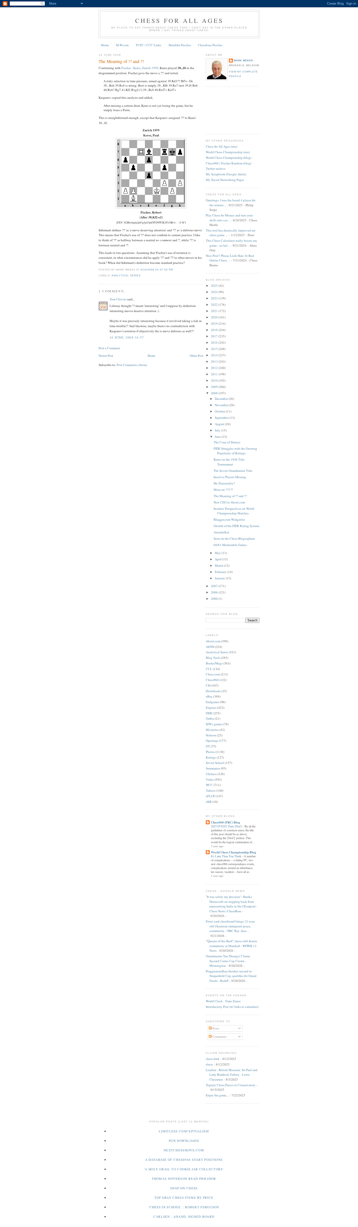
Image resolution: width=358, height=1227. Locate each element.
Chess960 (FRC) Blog (225, 822)
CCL (209, 669)
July (218, 430)
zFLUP (210, 796)
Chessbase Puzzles (210, 45)
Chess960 (212, 680)
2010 (214, 380)
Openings (212, 740)
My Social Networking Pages (225, 180)
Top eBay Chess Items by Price (184, 1197)
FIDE (209, 713)
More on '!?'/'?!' (223, 489)
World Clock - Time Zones (223, 1001)
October (220, 411)
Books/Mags (214, 663)
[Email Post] (174, 269)
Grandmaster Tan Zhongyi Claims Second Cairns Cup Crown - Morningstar (228, 961)
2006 (214, 592)
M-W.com (122, 45)
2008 (214, 393)
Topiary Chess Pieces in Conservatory (230, 1085)
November (222, 405)
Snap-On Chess (184, 1188)
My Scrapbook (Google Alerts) (226, 174)
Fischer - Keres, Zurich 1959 (139, 68)
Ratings (211, 757)
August (220, 424)
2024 (214, 292)
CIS (208, 685)
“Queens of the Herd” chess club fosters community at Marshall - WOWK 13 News (231, 946)
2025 (214, 285)
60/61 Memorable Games (230, 545)
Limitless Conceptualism (184, 1131)
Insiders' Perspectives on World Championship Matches (234, 511)
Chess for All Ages (179, 20)
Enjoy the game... (217, 1095)
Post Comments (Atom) (132, 365)
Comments (219, 1036)
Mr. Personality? (224, 483)
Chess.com (213, 674)
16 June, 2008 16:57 (127, 337)
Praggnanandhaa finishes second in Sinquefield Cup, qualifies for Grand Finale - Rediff (231, 976)
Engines (211, 707)
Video (210, 779)
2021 (214, 311)
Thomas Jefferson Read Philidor (184, 1178)
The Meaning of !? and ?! (121, 61)
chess (209, 1064)
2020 (214, 317)
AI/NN (210, 647)
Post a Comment (109, 348)
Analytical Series (126, 275)
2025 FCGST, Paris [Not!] (227, 826)
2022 (214, 304)
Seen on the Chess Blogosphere (234, 538)
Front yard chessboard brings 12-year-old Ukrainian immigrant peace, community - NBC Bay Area (230, 926)
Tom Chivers (118, 299)
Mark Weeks (243, 60)
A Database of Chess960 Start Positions (184, 1159)
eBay (209, 696)
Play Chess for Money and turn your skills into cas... (229, 217)
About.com (213, 641)
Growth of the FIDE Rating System (236, 526)
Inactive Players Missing (230, 477)
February (221, 572)
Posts (215, 1028)
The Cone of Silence (227, 442)
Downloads (213, 691)
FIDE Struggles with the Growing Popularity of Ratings (235, 451)
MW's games (214, 724)
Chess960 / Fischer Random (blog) (228, 163)
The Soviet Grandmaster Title (233, 470)
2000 (214, 598)
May (218, 553)
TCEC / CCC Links (148, 45)
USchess (211, 774)
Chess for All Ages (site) (221, 146)
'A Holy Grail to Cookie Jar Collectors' (184, 1169)
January (220, 578)
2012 (214, 368)
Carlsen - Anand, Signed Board (184, 1216)
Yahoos (211, 790)
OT (208, 746)
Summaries (213, 768)
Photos (210, 752)
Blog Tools (213, 657)
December (222, 398)
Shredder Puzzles (180, 45)
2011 (214, 374)
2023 (214, 298)
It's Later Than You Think (226, 856)
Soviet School (215, 763)
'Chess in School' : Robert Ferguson (184, 1207)
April (218, 559)
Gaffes (210, 718)
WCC (209, 785)
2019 (214, 323)
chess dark (212, 1059)
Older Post (196, 355)
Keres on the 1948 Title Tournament (229, 461)
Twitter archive (216, 168)
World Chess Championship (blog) (228, 157)
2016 (214, 342)
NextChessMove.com (184, 1150)
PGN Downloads (184, 1140)
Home (105, 45)
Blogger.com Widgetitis (229, 519)
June (218, 436)
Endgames (212, 702)
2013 (214, 361)
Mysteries (212, 729)
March (219, 565)
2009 (214, 387)
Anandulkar (221, 532)
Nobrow (211, 735)
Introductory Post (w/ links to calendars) (232, 1006)
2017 (214, 336)
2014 (214, 355)
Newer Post (106, 355)
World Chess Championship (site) (228, 152)
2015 (214, 349)
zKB (209, 801)
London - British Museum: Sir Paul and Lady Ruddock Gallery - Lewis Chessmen (231, 1075)
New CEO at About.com (229, 502)
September (222, 417)
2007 (214, 586)
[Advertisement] (228, 109)
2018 (214, 330)
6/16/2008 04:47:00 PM (157, 269)
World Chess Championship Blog (233, 852)
